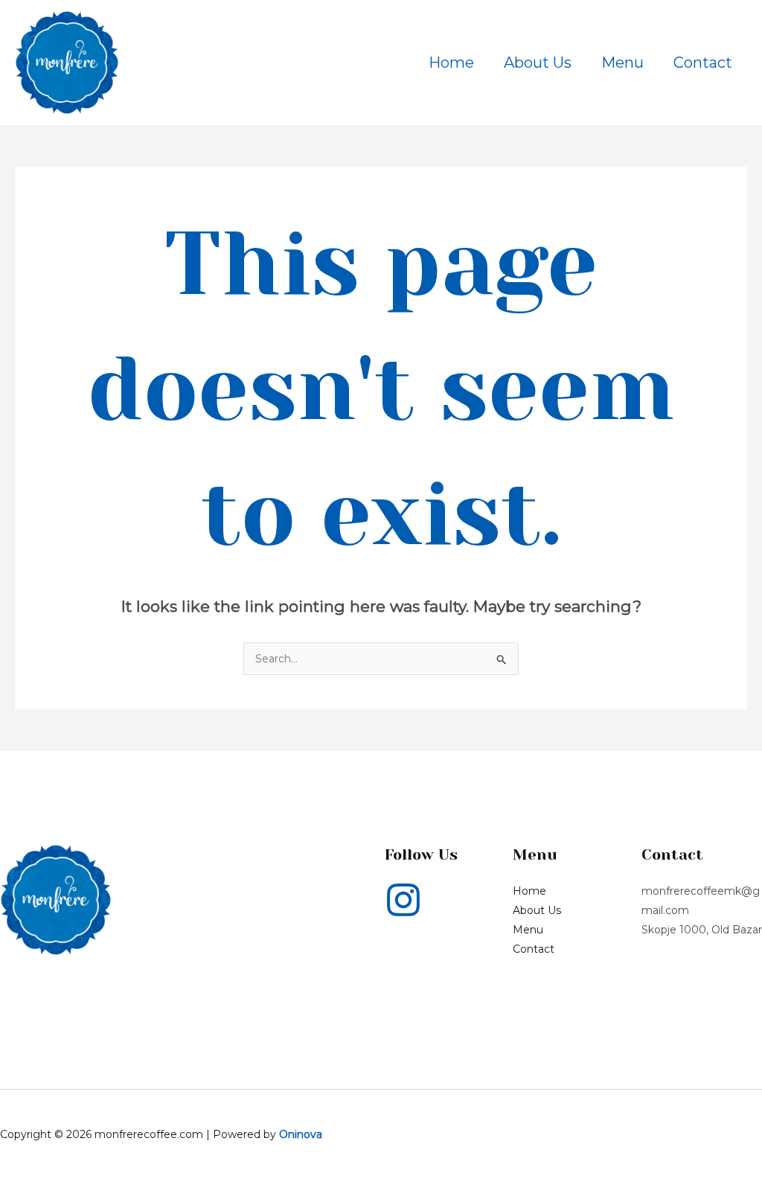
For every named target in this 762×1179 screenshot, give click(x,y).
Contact (702, 62)
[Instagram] (403, 899)
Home (451, 62)
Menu (622, 62)
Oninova (300, 1134)
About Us (538, 62)
